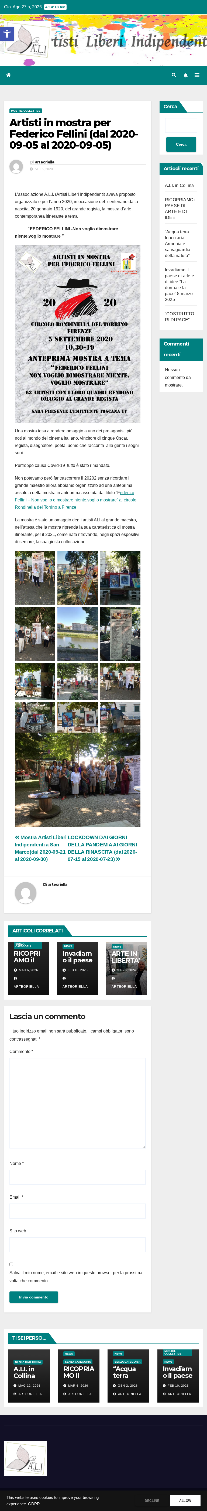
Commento (21, 1051)
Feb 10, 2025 (178, 1385)
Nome (16, 1163)
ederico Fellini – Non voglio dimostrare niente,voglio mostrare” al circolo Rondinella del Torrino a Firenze (75, 500)
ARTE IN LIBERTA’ (126, 957)
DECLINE (152, 1501)
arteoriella (44, 162)
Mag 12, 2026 (29, 1385)
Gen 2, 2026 (128, 1385)
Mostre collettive (25, 110)
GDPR (34, 1504)
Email (16, 1197)
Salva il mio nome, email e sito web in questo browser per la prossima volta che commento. (75, 1276)
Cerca (170, 106)
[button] (7, 34)
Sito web (17, 1231)
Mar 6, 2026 (78, 1385)
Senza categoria (23, 945)
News (68, 946)
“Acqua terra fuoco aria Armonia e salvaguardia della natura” (177, 244)
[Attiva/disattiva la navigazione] (197, 75)
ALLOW (185, 1501)
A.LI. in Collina (179, 185)
